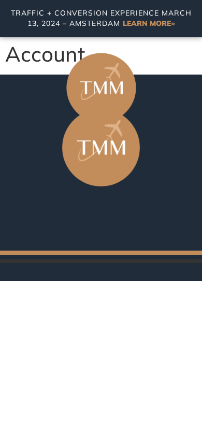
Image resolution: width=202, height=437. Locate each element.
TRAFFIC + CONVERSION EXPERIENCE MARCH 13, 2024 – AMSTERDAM (101, 18)
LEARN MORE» (149, 23)
